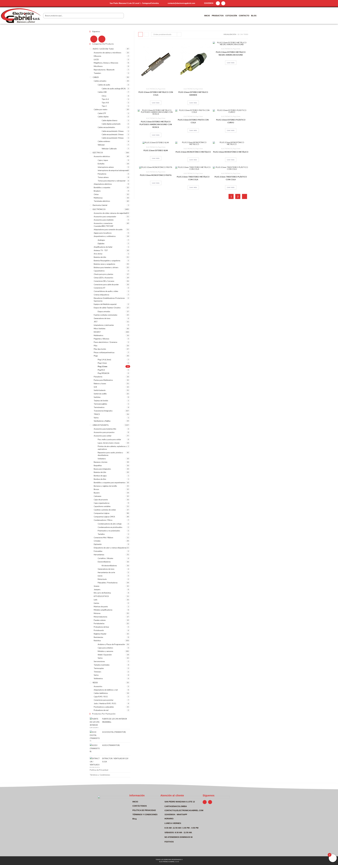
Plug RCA (101, 370)
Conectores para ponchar (103, 700)
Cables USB (102, 92)
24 (241, 34)
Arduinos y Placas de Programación (111, 644)
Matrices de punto (101, 606)
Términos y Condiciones (100, 775)
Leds (95, 600)
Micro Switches (99, 328)
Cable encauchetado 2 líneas (113, 131)
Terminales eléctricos (102, 201)
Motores (97, 613)
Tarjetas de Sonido (101, 401)
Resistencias (98, 637)
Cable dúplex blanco (109, 120)
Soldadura (102, 459)
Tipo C (104, 106)
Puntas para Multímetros (103, 380)
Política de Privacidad (99, 770)
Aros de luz (98, 254)
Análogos (101, 240)
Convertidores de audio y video (106, 291)
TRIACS (97, 414)
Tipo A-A (105, 99)
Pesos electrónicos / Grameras (105, 342)
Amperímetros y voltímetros (105, 236)
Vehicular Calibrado (109, 149)
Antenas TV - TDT (101, 250)
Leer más (155, 103)
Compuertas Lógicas (101, 513)
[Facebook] (93, 39)
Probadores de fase (101, 627)
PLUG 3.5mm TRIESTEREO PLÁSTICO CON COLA (231, 178)
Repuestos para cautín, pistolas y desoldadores (110, 453)
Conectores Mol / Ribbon (103, 537)
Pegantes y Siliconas (101, 339)
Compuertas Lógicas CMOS (104, 517)
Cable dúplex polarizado (111, 124)
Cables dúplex (103, 117)
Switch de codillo (100, 394)
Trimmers (97, 672)
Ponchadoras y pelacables (104, 707)
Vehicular (101, 145)
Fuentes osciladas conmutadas (105, 315)
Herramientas (99, 555)
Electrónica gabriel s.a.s (169, 861)
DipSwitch (98, 544)
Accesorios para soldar (102, 436)
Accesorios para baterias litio (105, 429)
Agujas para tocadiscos (103, 233)
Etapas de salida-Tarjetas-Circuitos (107, 308)
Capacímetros (99, 271)
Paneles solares (100, 620)
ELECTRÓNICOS (151, 89)
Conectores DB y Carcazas (104, 281)
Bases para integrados (102, 469)
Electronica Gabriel (100, 205)
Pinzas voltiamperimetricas (104, 352)
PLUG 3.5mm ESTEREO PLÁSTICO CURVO (230, 121)
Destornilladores (104, 562)
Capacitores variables (102, 506)
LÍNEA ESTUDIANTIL (101, 425)
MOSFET (97, 332)
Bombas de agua (100, 476)
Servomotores (99, 661)
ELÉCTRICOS (98, 153)
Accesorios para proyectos (104, 432)
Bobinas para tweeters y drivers (106, 267)
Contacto (244, 16)
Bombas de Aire (100, 479)
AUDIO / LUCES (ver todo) (103, 49)
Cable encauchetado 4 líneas (113, 138)
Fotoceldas (98, 551)
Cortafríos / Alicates (105, 558)
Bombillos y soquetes (102, 187)
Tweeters (97, 73)
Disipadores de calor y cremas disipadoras (110, 548)
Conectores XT (99, 288)
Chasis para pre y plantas (103, 274)
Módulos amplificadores (103, 610)
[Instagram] (223, 3)
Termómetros (99, 407)
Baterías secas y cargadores (104, 264)
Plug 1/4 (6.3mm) (104, 360)
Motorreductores (100, 617)
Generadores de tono (102, 318)
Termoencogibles (100, 404)
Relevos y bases (100, 383)
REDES (95, 683)
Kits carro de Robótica (102, 593)
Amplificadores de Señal (103, 247)
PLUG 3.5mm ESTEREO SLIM (156, 150)
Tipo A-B (105, 103)
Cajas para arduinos (105, 648)
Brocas (96, 489)
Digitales (101, 243)
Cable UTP (102, 113)
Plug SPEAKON (103, 373)
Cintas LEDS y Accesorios (103, 278)
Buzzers (97, 493)
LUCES (96, 59)
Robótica (97, 640)
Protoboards (99, 630)
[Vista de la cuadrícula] (140, 34)
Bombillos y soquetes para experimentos (109, 482)
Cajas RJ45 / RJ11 (101, 697)
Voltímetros (98, 678)
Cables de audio (104, 85)
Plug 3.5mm (161, 89)
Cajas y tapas (103, 160)
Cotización (231, 16)
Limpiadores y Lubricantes (104, 325)
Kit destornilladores (109, 566)
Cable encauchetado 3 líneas (113, 134)
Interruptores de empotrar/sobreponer (113, 170)
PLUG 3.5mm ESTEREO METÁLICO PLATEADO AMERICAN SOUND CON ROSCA (156, 124)
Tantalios (101, 534)
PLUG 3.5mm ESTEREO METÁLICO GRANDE (193, 93)
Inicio (207, 16)
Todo (246, 34)
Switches (97, 397)
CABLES (96, 77)
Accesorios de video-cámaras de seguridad (110, 213)
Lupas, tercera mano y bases (108, 443)
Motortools (102, 579)
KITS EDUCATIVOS (101, 596)
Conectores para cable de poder (106, 284)
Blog (254, 16)
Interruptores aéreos (106, 167)
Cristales (97, 541)
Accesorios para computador (105, 216)
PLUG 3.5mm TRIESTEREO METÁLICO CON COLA (193, 178)
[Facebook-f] (218, 3)
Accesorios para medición (104, 220)
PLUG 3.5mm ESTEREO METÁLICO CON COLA (156, 93)
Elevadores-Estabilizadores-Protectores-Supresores (109, 299)
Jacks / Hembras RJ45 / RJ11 (105, 703)
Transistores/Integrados (103, 411)
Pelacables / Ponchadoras (108, 583)
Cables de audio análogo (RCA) (114, 89)
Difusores (97, 56)
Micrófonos (98, 66)
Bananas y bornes (100, 462)
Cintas (96, 194)
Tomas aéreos (103, 177)
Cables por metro (100, 109)
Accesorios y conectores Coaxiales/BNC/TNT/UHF (103, 224)
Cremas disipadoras (101, 295)
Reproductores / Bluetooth (104, 70)
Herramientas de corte (106, 572)
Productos (218, 16)
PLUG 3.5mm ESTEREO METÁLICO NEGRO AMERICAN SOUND (231, 53)
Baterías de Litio (100, 257)
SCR (95, 387)
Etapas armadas (104, 311)
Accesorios (98, 686)
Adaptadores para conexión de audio (108, 229)
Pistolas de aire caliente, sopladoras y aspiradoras (112, 447)
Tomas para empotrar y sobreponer (112, 181)
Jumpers (97, 589)
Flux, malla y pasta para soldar (109, 439)
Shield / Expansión (105, 655)
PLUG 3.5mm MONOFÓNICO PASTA (156, 175)
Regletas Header (100, 634)
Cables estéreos (104, 141)
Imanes (96, 586)
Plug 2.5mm (102, 363)
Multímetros (98, 335)
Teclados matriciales (101, 665)
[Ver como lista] (146, 34)
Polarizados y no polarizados (109, 531)
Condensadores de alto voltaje (109, 524)
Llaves (100, 576)
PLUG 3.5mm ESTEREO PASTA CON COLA (193, 121)
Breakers (97, 191)
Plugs (96, 356)
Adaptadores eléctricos (103, 184)
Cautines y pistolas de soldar (105, 510)
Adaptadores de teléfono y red (106, 690)
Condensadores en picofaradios (110, 527)
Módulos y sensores (105, 651)
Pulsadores (102, 174)
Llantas (96, 603)
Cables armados (100, 81)
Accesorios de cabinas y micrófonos (107, 53)
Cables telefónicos (101, 693)
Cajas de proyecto (101, 500)
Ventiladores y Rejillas (102, 421)
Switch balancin (99, 390)
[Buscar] (121, 15)
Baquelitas (98, 465)
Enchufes (101, 164)
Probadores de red (101, 710)
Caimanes (97, 496)
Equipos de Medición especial (105, 304)
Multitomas (98, 198)
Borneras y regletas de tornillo (105, 486)
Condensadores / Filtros (103, 520)
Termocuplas (99, 668)
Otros (104, 96)
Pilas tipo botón (100, 349)
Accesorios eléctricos (102, 156)
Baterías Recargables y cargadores (107, 261)
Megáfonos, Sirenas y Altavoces (106, 63)
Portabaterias (99, 623)
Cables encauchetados (106, 127)
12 (238, 34)
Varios (96, 418)
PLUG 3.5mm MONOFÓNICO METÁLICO (193, 152)
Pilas (95, 346)
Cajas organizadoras (101, 503)
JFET (96, 322)
